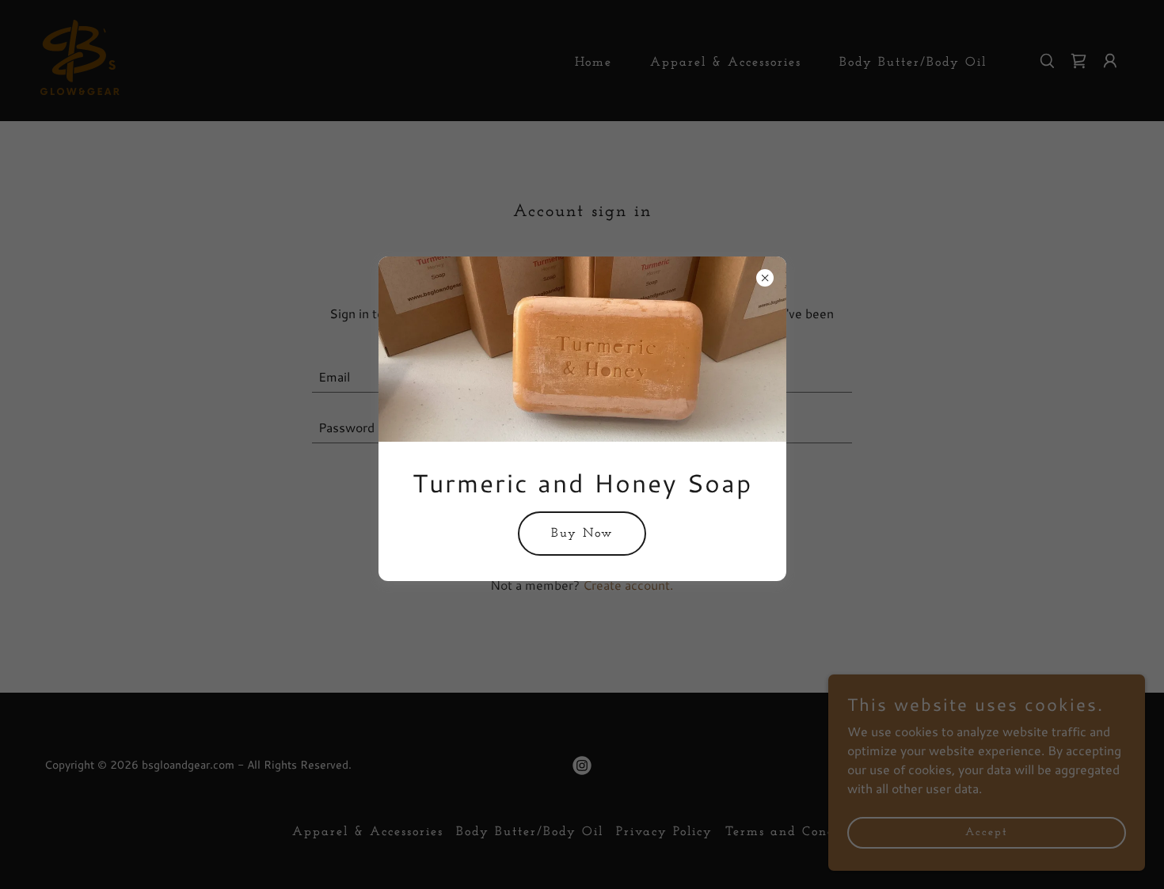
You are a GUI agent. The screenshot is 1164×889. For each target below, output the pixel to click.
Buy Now (582, 533)
